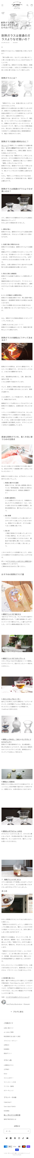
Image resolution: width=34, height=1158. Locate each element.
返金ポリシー (8, 1053)
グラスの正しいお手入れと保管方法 (19, 561)
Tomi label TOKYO (10, 1106)
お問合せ (6, 1045)
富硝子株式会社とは (10, 1119)
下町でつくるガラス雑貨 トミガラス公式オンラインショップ (19, 1153)
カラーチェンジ (8, 1090)
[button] (2, 5)
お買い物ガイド (8, 1028)
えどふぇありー (8, 1078)
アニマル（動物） (9, 1086)
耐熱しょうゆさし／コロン (11, 739)
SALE (5, 1074)
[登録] (28, 1131)
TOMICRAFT (7, 1102)
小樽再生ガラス (8, 1065)
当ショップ (5, 145)
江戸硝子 (6, 1069)
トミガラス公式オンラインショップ (17, 997)
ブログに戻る (18, 1011)
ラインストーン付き (10, 1082)
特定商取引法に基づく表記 (12, 1036)
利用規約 (6, 1049)
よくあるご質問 (8, 1032)
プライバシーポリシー (11, 1041)
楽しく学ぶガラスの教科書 (12, 1115)
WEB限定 (6, 1111)
